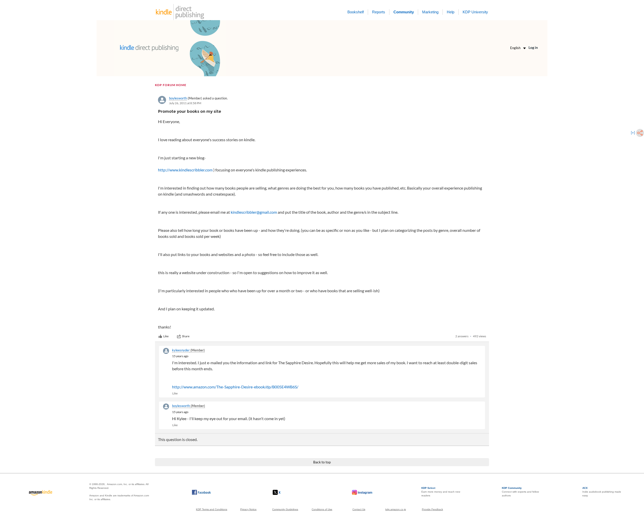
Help (450, 12)
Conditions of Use (322, 509)
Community (403, 12)
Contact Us (358, 509)
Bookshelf (355, 12)
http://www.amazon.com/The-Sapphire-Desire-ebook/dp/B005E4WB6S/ (235, 386)
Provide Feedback (432, 509)
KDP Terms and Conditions (211, 509)
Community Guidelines (285, 509)
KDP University (475, 12)
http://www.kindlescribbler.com (185, 169)
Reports (378, 12)
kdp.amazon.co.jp (395, 509)
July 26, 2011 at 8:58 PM (185, 103)
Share (185, 336)
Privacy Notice (248, 509)
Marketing (430, 12)
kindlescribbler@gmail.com (254, 212)
